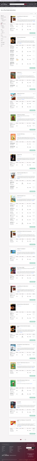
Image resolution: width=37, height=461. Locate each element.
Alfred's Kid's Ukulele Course (21, 195)
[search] (10, 4)
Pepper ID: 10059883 (12, 55)
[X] (29, 449)
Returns (2, 451)
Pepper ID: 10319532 (12, 318)
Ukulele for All (19, 72)
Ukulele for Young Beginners (21, 248)
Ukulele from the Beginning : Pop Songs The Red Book (24, 420)
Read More (34, 21)
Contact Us (30, 459)
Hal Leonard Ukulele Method (21, 37)
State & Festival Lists (11, 449)
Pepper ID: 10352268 (12, 216)
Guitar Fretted (3, 8)
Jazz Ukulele (19, 401)
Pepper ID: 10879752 (12, 144)
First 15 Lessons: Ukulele (20, 267)
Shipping (2, 449)
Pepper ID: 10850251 (12, 86)
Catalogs (10, 451)
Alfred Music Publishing (19, 95)
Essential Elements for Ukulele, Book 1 (22, 16)
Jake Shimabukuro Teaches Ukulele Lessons (23, 344)
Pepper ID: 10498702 (12, 430)
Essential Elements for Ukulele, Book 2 (22, 286)
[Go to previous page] (19, 439)
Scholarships (19, 451)
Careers (18, 450)
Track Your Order (3, 450)
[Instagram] (30, 449)
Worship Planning (11, 450)
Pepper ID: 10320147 (12, 314)
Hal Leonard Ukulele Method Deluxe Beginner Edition (23, 326)
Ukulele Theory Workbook (21, 114)
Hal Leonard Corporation (19, 156)
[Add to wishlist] (33, 16)
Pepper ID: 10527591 (12, 390)
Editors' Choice (10, 447)
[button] (2, 6)
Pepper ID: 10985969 (12, 278)
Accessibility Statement (26, 459)
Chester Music (18, 422)
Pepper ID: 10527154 (12, 412)
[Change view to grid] (35, 13)
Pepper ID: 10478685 (12, 103)
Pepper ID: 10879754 (12, 147)
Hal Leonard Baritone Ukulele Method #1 (23, 304)
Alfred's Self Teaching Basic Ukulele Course (23, 380)
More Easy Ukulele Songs (21, 133)
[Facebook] (28, 449)
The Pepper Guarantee (20, 448)
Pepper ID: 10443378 (12, 29)
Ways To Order (3, 448)
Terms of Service (20, 459)
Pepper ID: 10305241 (12, 212)
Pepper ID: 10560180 (12, 296)
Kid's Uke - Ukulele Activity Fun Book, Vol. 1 (23, 362)
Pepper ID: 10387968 (12, 223)
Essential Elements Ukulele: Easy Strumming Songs (24, 231)
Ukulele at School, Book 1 (21, 93)
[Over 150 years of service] (5, 444)
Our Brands (19, 449)
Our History (19, 447)
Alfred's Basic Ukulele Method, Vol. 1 (22, 172)
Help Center (3, 447)
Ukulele (5, 8)
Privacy (23, 459)
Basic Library (10, 448)
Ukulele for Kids (19, 154)
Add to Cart (32, 110)
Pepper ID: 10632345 (12, 372)
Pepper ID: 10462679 (12, 64)
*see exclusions (18, 0)
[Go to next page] (25, 439)
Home (1, 8)
